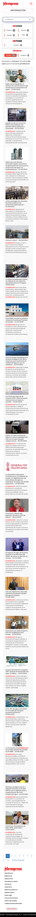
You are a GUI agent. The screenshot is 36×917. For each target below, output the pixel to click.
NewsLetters (9, 879)
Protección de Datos (11, 898)
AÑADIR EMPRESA (12, 909)
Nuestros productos (11, 890)
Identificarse (9, 873)
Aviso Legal (8, 895)
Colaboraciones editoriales (13, 903)
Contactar (8, 884)
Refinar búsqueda (18, 860)
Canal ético (8, 887)
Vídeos (25, 35)
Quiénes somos (9, 892)
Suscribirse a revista (11, 881)
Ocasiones (17, 45)
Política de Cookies (11, 901)
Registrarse (8, 876)
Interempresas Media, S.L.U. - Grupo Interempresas (21, 914)
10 (8, 860)
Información (18, 10)
